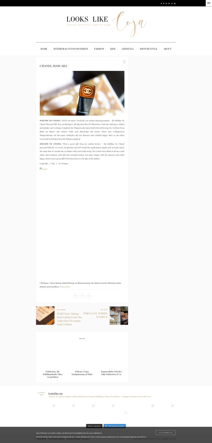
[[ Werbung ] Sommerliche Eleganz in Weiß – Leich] (106, 413)
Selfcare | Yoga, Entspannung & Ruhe (82, 373)
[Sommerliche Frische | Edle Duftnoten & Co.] (111, 355)
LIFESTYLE (128, 48)
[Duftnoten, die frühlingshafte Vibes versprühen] (53, 355)
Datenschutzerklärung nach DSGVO (133, 437)
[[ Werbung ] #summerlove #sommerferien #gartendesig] (86, 413)
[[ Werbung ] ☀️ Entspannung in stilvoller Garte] (165, 413)
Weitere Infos (65, 286)
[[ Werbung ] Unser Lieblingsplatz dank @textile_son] (125, 413)
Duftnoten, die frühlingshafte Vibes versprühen (52, 374)
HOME (44, 48)
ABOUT (168, 48)
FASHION (99, 48)
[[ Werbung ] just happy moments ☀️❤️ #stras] (66, 413)
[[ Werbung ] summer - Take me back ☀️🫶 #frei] (46, 413)
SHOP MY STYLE (148, 48)
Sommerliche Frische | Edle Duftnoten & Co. (111, 373)
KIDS (113, 48)
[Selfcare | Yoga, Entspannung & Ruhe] (82, 355)
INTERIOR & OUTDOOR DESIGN (71, 48)
